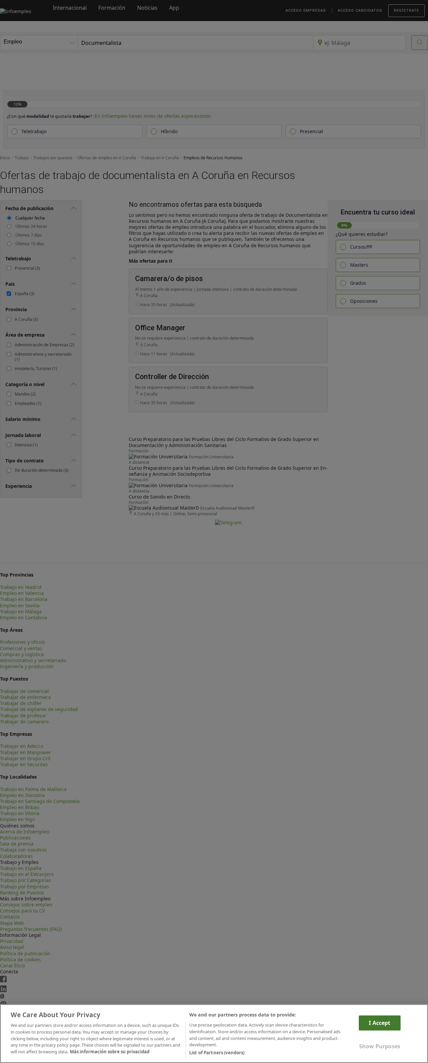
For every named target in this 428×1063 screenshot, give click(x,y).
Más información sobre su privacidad (109, 1052)
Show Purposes (379, 1046)
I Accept (379, 1023)
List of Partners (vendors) (216, 1053)
